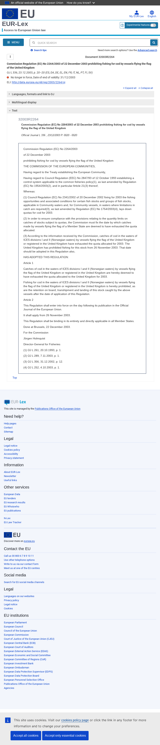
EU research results (14, 502)
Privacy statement (14, 458)
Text (14, 110)
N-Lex (7, 518)
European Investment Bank (19, 663)
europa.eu (29, 541)
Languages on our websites (19, 596)
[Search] (153, 42)
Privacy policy (11, 600)
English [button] (152, 16)
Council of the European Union (20, 630)
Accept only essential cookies (65, 735)
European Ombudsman (16, 667)
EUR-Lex (15, 23)
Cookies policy (12, 449)
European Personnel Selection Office (24, 679)
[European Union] (12, 535)
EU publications (12, 510)
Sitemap (8, 431)
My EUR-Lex (136, 16)
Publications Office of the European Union (57, 408)
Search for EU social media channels (24, 582)
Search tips (40, 50)
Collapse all (147, 88)
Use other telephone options (19, 559)
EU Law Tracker (12, 522)
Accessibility (11, 453)
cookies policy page (75, 720)
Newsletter (10, 476)
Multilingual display (24, 102)
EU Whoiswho (11, 506)
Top (14, 377)
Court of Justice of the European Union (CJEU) (29, 638)
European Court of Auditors (18, 647)
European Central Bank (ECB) (20, 642)
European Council (13, 626)
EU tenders (10, 498)
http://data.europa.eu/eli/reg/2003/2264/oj (38, 82)
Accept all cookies (25, 735)
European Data (12, 494)
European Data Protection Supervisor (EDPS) (28, 671)
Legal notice (10, 445)
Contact (8, 427)
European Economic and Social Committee (27, 655)
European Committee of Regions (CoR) (25, 659)
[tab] (80, 94)
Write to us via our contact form (21, 564)
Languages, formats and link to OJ (33, 94)
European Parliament (15, 622)
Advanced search (147, 50)
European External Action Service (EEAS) (26, 651)
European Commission (16, 634)
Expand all (130, 88)
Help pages (10, 423)
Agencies (9, 688)
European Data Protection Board (21, 675)
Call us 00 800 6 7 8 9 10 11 (19, 555)
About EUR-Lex (12, 472)
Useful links (10, 480)
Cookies (8, 608)
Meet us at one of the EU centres (22, 568)
